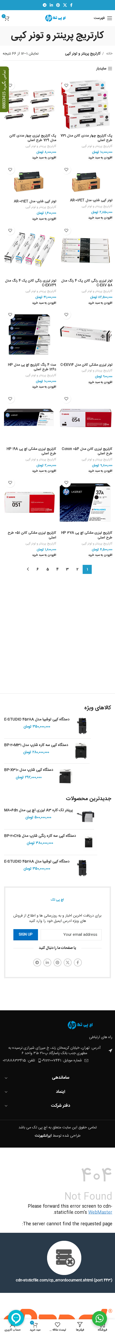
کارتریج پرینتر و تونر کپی (97, 146)
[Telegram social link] (44, 5)
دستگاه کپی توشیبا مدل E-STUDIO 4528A (37, 719)
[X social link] (65, 5)
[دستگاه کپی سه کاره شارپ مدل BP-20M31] (81, 751)
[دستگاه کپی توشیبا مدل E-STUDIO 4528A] (82, 725)
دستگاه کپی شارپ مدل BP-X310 (28, 770)
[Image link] (82, 1025)
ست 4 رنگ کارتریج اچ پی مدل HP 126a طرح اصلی (32, 367)
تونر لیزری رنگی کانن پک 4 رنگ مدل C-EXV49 (30, 283)
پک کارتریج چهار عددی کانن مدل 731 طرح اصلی (86, 138)
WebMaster (100, 1212)
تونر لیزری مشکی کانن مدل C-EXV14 (86, 365)
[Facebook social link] (71, 5)
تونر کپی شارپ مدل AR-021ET (35, 201)
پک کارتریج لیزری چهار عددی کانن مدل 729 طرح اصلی (32, 138)
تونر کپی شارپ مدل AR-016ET (91, 200)
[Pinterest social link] (58, 5)
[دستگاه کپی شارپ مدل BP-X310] (66, 776)
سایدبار (101, 68)
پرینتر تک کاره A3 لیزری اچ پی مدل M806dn (38, 810)
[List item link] (22, 1060)
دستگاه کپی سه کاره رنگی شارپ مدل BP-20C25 (40, 836)
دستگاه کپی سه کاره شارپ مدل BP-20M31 (36, 745)
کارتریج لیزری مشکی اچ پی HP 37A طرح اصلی (86, 535)
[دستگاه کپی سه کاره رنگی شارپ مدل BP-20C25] (88, 842)
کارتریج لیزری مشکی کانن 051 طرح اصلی (32, 535)
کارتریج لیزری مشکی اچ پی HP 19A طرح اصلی (31, 451)
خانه (108, 53)
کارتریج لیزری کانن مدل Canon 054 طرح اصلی (87, 451)
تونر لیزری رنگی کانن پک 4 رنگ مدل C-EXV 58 (86, 283)
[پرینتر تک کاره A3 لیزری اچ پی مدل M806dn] (85, 816)
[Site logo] (58, 18)
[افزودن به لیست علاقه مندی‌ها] (66, 85)
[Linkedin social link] (51, 5)
